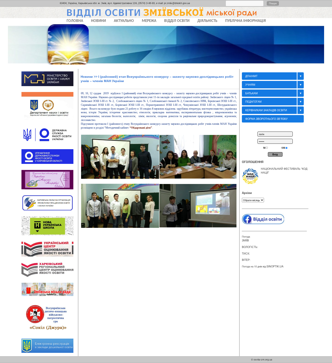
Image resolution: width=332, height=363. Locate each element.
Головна (75, 21)
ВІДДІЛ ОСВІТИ (176, 21)
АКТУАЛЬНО (124, 21)
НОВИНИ (98, 21)
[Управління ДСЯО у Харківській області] (49, 165)
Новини (87, 76)
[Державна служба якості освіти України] (49, 145)
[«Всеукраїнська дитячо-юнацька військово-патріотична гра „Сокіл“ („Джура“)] (49, 334)
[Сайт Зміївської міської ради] (49, 297)
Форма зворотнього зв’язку (266, 118)
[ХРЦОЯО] (49, 278)
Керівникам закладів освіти (266, 110)
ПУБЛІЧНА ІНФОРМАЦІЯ (245, 21)
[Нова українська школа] (49, 236)
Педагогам (253, 101)
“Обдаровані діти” (141, 127)
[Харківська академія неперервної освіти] (49, 191)
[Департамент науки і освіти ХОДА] (49, 121)
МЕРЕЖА (149, 21)
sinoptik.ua (275, 266)
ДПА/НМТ (251, 76)
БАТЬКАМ (251, 93)
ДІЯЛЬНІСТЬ (207, 21)
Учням (250, 84)
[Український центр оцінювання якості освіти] (49, 258)
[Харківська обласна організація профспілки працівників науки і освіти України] (49, 212)
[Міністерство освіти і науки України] (49, 87)
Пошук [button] (273, 3)
